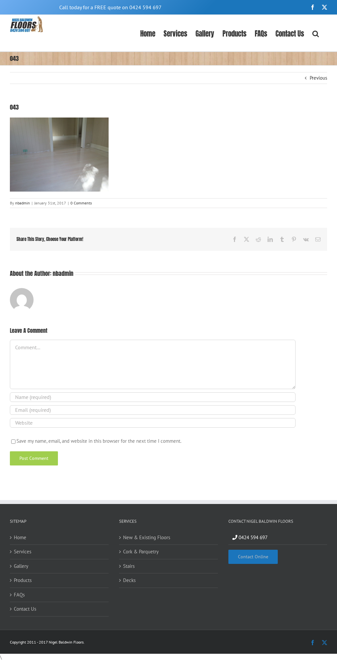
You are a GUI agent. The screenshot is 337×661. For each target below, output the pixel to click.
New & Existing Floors (146, 537)
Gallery (21, 566)
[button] (315, 33)
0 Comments (81, 202)
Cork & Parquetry (141, 551)
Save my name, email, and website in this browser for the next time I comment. (98, 441)
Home (20, 537)
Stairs (129, 566)
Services (22, 551)
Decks (129, 580)
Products (23, 580)
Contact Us (25, 609)
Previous (318, 78)
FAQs (19, 595)
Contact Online (253, 557)
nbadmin (22, 202)
